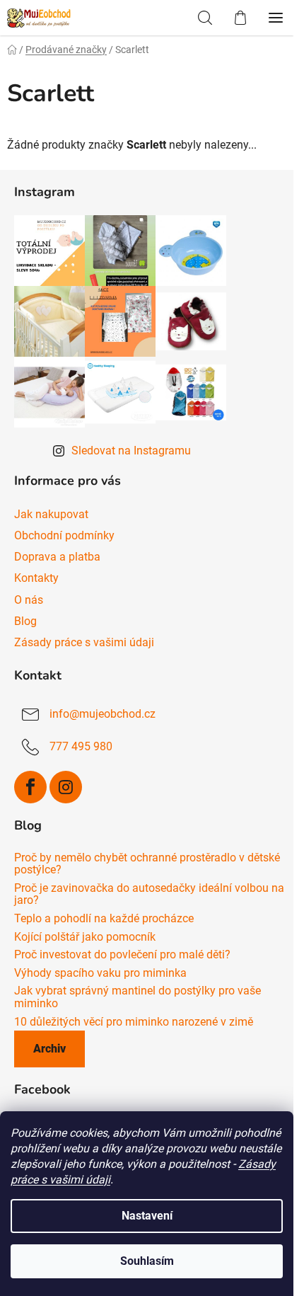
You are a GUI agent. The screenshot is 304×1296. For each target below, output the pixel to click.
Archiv (49, 1048)
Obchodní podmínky (64, 535)
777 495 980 (80, 746)
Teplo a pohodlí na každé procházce (104, 918)
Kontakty (36, 578)
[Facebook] (30, 787)
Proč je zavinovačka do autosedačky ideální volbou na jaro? (149, 894)
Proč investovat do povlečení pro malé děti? (122, 954)
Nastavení (147, 1215)
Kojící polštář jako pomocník (85, 937)
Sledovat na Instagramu (131, 450)
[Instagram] (65, 787)
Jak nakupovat (51, 514)
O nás (28, 600)
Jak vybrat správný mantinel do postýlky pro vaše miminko (137, 997)
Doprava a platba (57, 556)
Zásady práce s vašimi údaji (84, 642)
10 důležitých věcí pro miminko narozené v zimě (133, 1022)
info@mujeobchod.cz (102, 714)
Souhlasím (147, 1261)
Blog (25, 621)
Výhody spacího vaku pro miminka (100, 973)
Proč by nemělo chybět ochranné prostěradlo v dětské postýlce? (147, 863)
